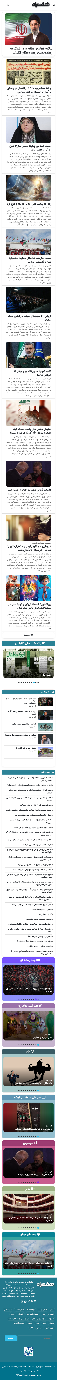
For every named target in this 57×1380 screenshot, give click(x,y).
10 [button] (18, 682)
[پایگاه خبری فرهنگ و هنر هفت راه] (41, 5)
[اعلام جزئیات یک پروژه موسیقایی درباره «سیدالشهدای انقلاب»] (28, 980)
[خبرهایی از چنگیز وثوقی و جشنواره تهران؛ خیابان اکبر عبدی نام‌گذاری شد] (28, 528)
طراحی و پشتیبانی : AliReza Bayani (28, 1375)
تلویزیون (51, 1314)
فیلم (44, 1323)
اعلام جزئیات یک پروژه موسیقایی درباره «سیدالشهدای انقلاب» (29, 990)
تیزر (43, 1314)
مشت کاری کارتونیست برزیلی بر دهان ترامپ (33, 1083)
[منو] (3, 6)
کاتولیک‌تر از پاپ (30, 703)
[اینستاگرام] (31, 1301)
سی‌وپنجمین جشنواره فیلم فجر (19, 1319)
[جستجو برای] (53, 6)
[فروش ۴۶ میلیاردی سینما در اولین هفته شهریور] (28, 300)
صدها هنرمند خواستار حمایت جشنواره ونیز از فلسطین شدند (30, 260)
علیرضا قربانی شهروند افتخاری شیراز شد (29, 490)
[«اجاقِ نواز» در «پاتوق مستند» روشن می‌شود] (28, 1117)
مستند (30, 1323)
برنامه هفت (30, 1309)
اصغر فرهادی (42, 1309)
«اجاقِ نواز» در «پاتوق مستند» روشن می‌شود (33, 1129)
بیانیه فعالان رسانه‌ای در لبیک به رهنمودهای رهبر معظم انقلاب (31, 50)
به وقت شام (8, 1309)
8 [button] (23, 682)
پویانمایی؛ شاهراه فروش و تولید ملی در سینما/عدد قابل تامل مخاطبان (29, 606)
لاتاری (37, 1323)
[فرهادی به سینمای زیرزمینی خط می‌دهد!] (45, 739)
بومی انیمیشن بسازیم (42, 1037)
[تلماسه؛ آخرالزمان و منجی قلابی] (45, 727)
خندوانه (20, 1314)
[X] (34, 1301)
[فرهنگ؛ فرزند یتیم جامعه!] (28, 663)
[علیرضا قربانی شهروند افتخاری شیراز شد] (28, 474)
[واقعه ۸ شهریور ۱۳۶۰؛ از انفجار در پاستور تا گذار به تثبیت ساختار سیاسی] (28, 72)
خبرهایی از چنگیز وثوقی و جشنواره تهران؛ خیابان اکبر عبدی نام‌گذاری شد (29, 548)
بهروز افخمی (20, 1309)
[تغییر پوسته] (8, 6)
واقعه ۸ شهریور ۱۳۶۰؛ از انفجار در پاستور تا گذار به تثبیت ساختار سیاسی (29, 90)
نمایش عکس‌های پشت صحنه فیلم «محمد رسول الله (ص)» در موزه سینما (30, 431)
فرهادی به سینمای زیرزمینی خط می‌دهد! (20, 735)
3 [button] (33, 682)
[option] (28, 663)
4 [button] (31, 682)
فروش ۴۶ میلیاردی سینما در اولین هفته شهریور (29, 318)
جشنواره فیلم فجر (33, 1314)
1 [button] (38, 682)
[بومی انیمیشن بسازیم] (28, 1025)
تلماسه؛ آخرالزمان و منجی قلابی (24, 724)
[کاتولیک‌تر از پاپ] (45, 701)
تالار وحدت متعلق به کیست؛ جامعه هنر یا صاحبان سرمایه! (30, 1219)
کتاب (31, 1328)
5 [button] (29, 682)
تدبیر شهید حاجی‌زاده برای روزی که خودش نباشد (32, 373)
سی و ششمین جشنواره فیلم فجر (43, 1319)
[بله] (25, 1301)
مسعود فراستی (19, 1323)
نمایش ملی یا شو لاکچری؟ (26, 748)
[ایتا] (22, 1301)
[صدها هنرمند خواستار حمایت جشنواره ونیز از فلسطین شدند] (28, 242)
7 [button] (25, 682)
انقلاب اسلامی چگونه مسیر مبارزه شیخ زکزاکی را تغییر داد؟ (30, 148)
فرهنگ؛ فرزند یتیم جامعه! (41, 675)
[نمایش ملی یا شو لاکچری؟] (45, 752)
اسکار (52, 1309)
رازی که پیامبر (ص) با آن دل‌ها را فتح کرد (29, 204)
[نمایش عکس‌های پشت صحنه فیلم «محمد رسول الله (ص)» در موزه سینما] (28, 413)
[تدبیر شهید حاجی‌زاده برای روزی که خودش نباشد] (28, 355)
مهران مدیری (50, 1328)
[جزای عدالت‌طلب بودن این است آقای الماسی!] (45, 715)
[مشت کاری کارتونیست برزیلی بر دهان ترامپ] (28, 1071)
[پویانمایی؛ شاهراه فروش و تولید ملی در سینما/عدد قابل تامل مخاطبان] (28, 588)
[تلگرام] (28, 1301)
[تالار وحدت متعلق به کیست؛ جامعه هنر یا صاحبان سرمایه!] (28, 1208)
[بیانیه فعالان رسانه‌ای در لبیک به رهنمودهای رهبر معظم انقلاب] (28, 29)
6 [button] (27, 682)
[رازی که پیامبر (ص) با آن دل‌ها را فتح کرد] (28, 188)
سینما (12, 1314)
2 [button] (35, 682)
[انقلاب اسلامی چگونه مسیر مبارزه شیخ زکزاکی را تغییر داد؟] (28, 130)
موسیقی (39, 1328)
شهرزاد (51, 1323)
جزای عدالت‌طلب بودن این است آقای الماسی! (22, 713)
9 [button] (21, 682)
